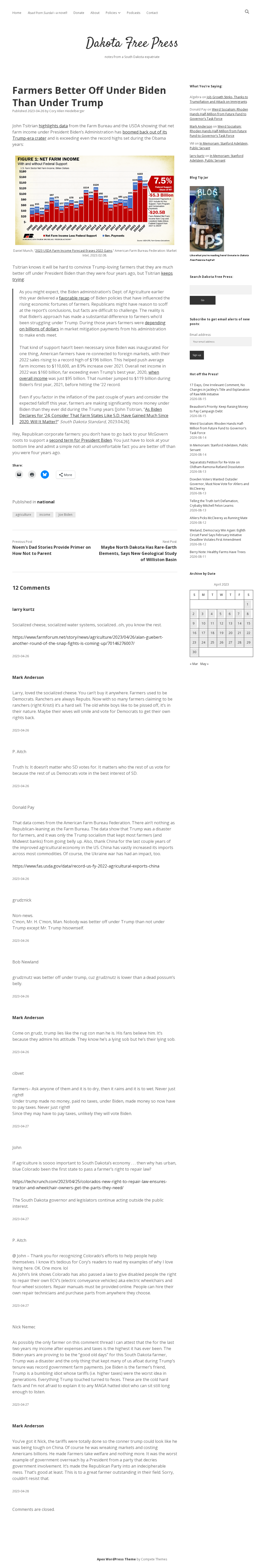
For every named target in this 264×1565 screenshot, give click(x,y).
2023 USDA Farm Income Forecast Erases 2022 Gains (73, 250)
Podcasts (133, 13)
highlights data (53, 126)
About (95, 13)
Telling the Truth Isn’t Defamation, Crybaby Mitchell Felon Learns (214, 503)
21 (239, 633)
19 (221, 633)
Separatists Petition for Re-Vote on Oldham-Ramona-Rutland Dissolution (217, 464)
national (46, 502)
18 (212, 633)
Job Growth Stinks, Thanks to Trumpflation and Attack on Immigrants (219, 99)
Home (16, 13)
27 (230, 642)
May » (204, 664)
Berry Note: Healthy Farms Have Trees (217, 552)
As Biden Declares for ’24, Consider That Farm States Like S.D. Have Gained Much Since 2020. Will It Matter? (93, 415)
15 (248, 623)
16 (194, 633)
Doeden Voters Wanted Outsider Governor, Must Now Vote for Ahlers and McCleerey (219, 484)
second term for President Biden (80, 440)
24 (203, 642)
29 (248, 642)
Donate (78, 13)
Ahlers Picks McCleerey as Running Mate (219, 518)
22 (248, 633)
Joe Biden (65, 514)
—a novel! (47, 13)
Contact (152, 13)
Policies (111, 13)
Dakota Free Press (132, 43)
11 (212, 623)
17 (203, 633)
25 (212, 642)
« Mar (194, 664)
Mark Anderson (28, 677)
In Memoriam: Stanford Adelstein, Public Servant (216, 158)
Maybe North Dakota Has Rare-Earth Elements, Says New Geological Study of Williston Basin (138, 553)
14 (239, 623)
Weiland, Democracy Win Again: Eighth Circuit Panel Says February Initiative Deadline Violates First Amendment (217, 535)
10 (203, 623)
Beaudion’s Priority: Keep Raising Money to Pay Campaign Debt (219, 408)
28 (239, 642)
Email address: (200, 334)
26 (221, 642)
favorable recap (74, 298)
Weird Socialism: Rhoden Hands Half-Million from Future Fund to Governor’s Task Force (219, 114)
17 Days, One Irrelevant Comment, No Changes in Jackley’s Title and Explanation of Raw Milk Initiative (220, 389)
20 (230, 633)
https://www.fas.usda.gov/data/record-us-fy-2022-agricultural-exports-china (85, 866)
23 (194, 642)
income (44, 514)
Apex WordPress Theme (116, 1559)
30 (194, 652)
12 (221, 623)
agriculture (23, 514)
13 (230, 623)
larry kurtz (23, 609)
